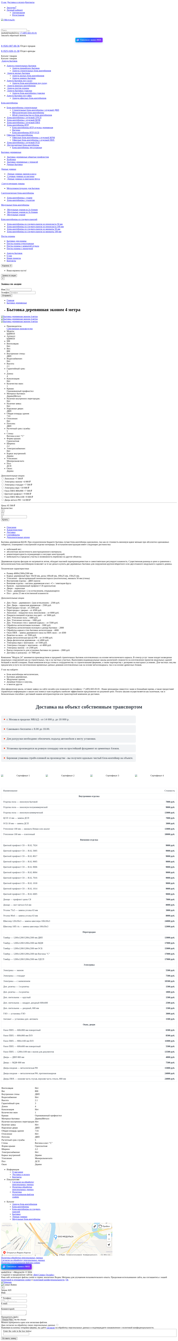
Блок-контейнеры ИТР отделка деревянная (32, 127)
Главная (10, 300)
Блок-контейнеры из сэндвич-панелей (19, 219)
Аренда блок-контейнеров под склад (29, 83)
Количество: (7, 508)
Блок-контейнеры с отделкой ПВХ (23, 122)
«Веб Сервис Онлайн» (43, 1275)
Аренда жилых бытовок (18, 73)
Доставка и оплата (16, 2)
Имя (3, 289)
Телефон (5, 292)
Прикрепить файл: (10, 1317)
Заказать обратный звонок (13, 35)
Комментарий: (8, 1309)
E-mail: (4, 1303)
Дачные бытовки (15, 164)
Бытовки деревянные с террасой (22, 162)
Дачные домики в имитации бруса (23, 179)
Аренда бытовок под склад (19, 80)
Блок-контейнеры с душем (19, 198)
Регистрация (18, 15)
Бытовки (16, 1214)
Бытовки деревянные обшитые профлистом (28, 157)
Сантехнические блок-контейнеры (17, 193)
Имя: (3, 1292)
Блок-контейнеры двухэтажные (27, 147)
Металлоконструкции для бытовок (23, 188)
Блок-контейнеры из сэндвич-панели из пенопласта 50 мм (35, 224)
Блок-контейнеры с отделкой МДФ (23, 120)
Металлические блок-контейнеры (28, 112)
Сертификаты (13, 535)
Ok (67, 1280)
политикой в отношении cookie (16, 1280)
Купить (5, 520)
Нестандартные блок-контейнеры (23, 145)
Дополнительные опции (18, 537)
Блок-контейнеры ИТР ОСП (25, 132)
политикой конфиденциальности (49, 1280)
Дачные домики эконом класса (21, 174)
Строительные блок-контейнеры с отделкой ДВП (35, 110)
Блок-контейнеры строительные (22, 107)
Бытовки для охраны (16, 241)
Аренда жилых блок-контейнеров (28, 75)
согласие (51, 1327)
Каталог (9, 58)
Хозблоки (11, 159)
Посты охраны (8, 236)
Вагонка (16, 130)
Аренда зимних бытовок (24, 78)
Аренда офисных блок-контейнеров (29, 98)
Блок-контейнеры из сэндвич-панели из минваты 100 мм (34, 231)
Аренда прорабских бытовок (26, 68)
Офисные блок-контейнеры (20, 135)
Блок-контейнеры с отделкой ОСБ (23, 142)
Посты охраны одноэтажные (20, 243)
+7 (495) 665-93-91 (28, 33)
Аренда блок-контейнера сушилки (28, 93)
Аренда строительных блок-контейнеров (31, 70)
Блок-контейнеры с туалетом (21, 200)
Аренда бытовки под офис (19, 95)
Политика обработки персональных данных (23, 1188)
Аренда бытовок (9, 61)
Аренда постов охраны (18, 88)
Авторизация (18, 12)
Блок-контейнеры (9, 103)
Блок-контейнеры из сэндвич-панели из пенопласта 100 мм (35, 226)
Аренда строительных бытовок (21, 65)
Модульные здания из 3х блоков (22, 212)
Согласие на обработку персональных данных (23, 1183)
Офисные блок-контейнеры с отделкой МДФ (33, 137)
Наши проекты (14, 258)
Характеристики (14, 530)
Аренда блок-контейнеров (24, 1204)
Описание (11, 527)
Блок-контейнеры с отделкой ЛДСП (24, 117)
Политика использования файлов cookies (23, 1194)
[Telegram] (6, 1282)
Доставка (11, 532)
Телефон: (6, 1298)
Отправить (6, 295)
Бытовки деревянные (11, 152)
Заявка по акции (9, 275)
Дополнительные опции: (13, 476)
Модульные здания (16, 214)
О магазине (17, 1172)
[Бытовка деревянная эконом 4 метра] (19, 316)
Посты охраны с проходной (20, 248)
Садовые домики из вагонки (20, 176)
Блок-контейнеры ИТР (18, 125)
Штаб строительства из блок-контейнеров (32, 115)
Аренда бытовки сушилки (19, 90)
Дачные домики (8, 169)
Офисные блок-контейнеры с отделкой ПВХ (33, 140)
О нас (4, 2)
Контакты (29, 2)
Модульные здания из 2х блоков (22, 209)
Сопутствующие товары (13, 183)
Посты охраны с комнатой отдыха (23, 246)
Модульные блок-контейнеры (15, 205)
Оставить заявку (9, 1338)
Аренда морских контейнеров (21, 85)
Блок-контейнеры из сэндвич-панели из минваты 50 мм (33, 229)
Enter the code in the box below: (17, 1331)
